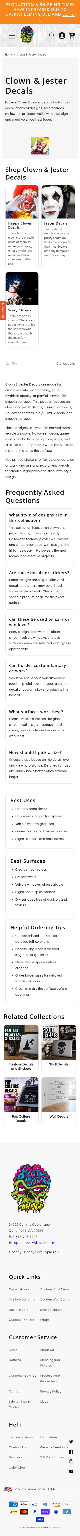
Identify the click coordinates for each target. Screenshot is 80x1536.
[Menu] (12, 36)
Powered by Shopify (50, 1527)
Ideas (44, 1401)
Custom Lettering (22, 1299)
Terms (13, 1391)
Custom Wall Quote (55, 1299)
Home (9, 54)
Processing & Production (50, 1378)
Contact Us (17, 1447)
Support (3, 310)
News (13, 1350)
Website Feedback (54, 1447)
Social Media (18, 1309)
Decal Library (19, 1289)
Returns (15, 1360)
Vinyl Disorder (34, 1527)
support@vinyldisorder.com (34, 1243)
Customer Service (22, 1375)
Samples (15, 1457)
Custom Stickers (21, 1320)
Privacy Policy (50, 1391)
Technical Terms (21, 1437)
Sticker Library (51, 1309)
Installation (48, 1437)
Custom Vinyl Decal (55, 1289)
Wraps (45, 1320)
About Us (47, 1350)
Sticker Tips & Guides (19, 1404)
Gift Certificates (52, 1457)
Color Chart (18, 1467)
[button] (52, 36)
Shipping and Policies (50, 1362)
